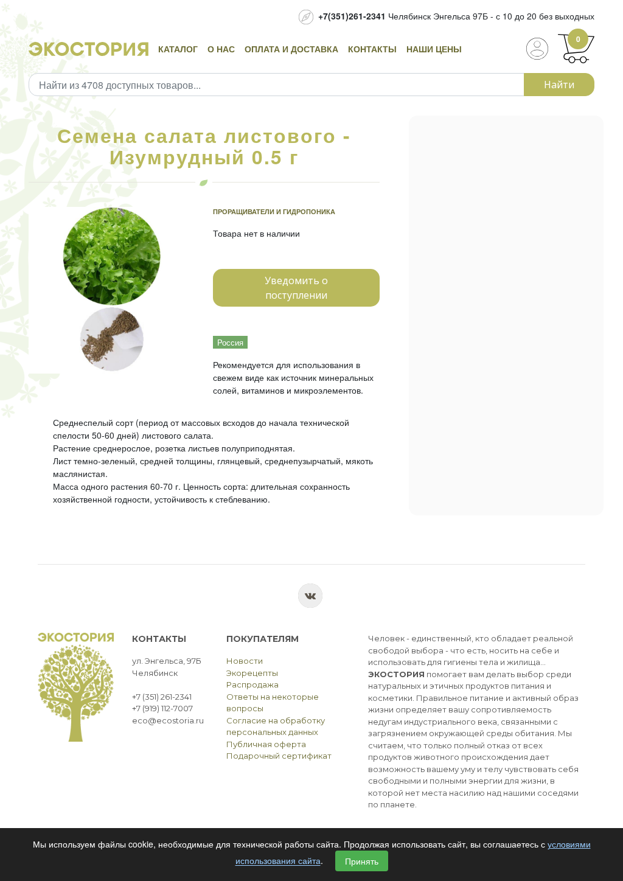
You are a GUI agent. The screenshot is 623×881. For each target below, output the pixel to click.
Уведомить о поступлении (296, 288)
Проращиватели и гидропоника (274, 211)
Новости (244, 661)
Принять (361, 861)
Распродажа (252, 684)
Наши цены (434, 49)
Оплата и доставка (291, 49)
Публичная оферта (266, 744)
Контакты (372, 49)
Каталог (178, 49)
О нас (221, 49)
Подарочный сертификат (279, 756)
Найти (559, 84)
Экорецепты (252, 673)
